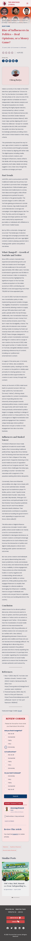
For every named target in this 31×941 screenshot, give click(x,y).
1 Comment (16, 47)
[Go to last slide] (4, 879)
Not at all (11, 734)
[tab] (12, 897)
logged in (15, 834)
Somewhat (11, 737)
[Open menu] (27, 3)
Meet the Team (21, 909)
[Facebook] (8, 928)
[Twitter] (12, 928)
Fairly (10, 740)
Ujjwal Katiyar (9, 889)
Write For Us (12, 912)
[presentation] (15, 871)
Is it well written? (10, 752)
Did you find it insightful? (13, 731)
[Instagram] (16, 928)
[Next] (26, 879)
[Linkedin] (19, 928)
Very (9, 744)
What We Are (9, 909)
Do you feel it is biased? (12, 773)
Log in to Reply (9, 821)
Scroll (20, 711)
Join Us (20, 912)
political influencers (15, 847)
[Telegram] (23, 928)
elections (5, 847)
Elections (6, 26)
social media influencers (9, 850)
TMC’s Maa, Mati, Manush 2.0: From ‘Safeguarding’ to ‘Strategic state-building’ (14, 886)
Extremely (11, 747)
